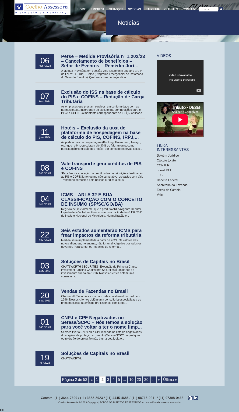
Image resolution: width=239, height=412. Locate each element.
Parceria (153, 9)
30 (146, 380)
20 (139, 380)
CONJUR (163, 165)
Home (81, 9)
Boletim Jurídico (168, 155)
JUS (160, 175)
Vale (160, 194)
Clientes (171, 9)
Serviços (116, 9)
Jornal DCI (164, 170)
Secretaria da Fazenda (172, 184)
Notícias (134, 9)
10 (131, 380)
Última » (170, 380)
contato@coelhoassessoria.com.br (162, 402)
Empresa (98, 9)
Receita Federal (167, 180)
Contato (189, 9)
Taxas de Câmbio (168, 189)
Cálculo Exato (166, 160)
